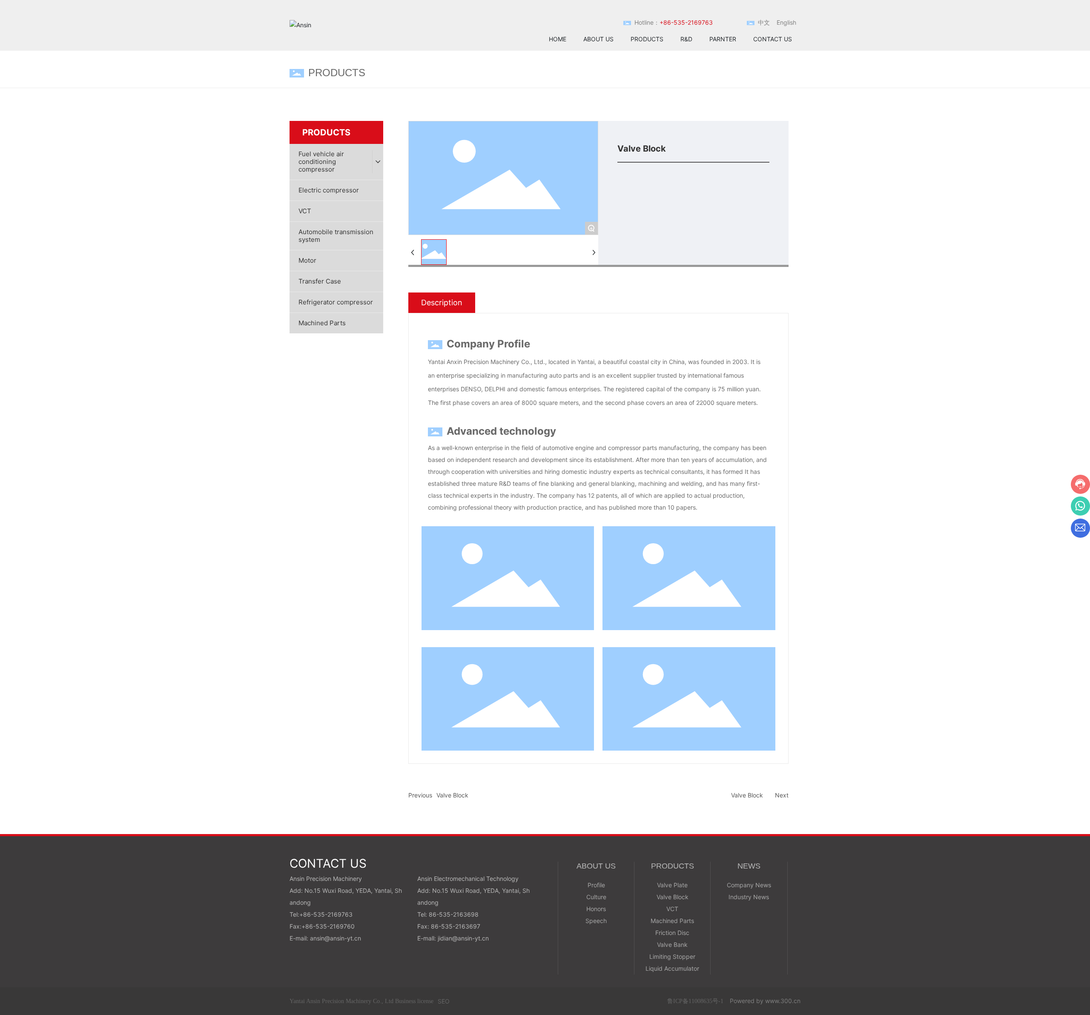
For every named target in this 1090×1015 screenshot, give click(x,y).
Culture (596, 896)
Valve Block (452, 795)
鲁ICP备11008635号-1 (695, 1001)
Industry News (749, 896)
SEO (444, 1001)
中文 (764, 22)
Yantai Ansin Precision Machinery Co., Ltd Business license (361, 1001)
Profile (596, 885)
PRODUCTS (672, 866)
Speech (596, 920)
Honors (596, 908)
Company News (749, 885)
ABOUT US (596, 866)
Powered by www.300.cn (765, 1000)
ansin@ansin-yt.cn (335, 938)
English (786, 22)
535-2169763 (333, 914)
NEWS (748, 866)
